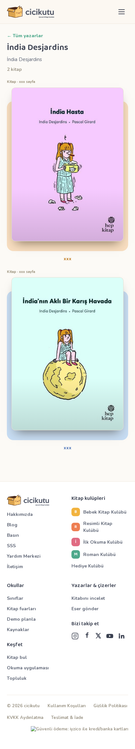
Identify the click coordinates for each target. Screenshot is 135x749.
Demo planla (21, 619)
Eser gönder (85, 609)
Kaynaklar (18, 630)
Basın (13, 535)
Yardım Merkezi (24, 556)
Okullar (15, 586)
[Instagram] (75, 636)
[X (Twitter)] (98, 636)
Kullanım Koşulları (67, 706)
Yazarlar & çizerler (93, 586)
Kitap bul (17, 657)
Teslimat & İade (67, 718)
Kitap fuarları (21, 609)
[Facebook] (86, 636)
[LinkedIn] (121, 636)
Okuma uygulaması (28, 668)
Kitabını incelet (88, 598)
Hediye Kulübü (87, 566)
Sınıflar (15, 598)
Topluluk (17, 678)
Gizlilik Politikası (110, 706)
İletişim (15, 567)
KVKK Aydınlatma (25, 718)
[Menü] (121, 11)
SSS (11, 546)
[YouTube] (109, 636)
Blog (12, 525)
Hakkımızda (20, 514)
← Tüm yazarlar (25, 36)
